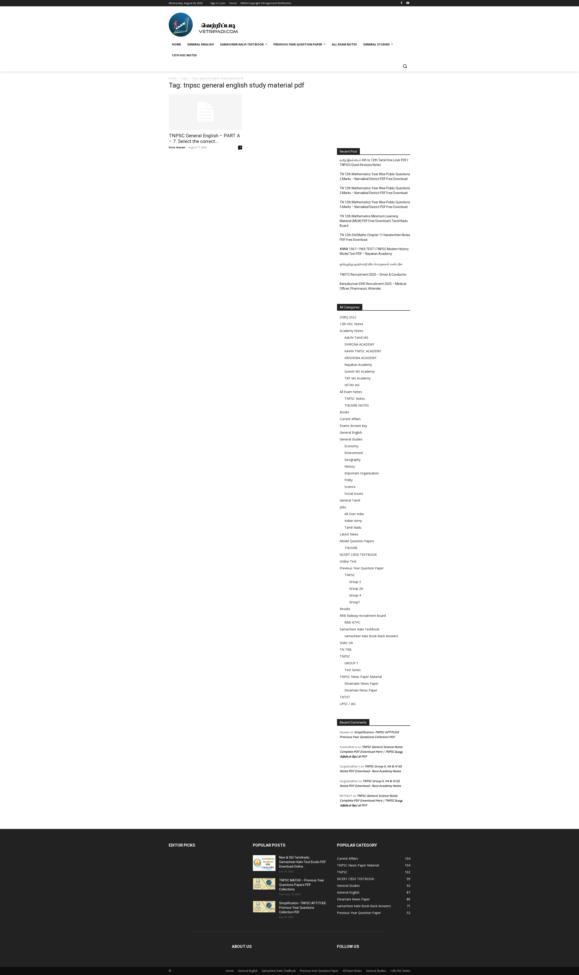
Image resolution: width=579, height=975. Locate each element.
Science (350, 487)
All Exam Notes (351, 392)
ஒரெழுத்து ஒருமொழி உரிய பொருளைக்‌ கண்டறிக (371, 264)
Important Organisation (361, 473)
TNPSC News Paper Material (361, 676)
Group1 (354, 602)
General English (351, 432)
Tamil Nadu (352, 527)
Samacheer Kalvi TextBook (359, 629)
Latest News (349, 534)
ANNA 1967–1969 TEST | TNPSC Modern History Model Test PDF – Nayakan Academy (374, 251)
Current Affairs (350, 419)
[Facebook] (401, 3)
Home (173, 78)
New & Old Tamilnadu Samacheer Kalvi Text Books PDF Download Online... (302, 862)
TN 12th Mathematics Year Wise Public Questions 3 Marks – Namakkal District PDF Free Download (375, 190)
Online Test (348, 561)
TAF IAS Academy (357, 378)
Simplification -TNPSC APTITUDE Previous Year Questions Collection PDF (302, 907)
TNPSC (349, 575)
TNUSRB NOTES (356, 405)
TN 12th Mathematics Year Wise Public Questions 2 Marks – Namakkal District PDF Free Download (375, 176)
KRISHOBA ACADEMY (360, 358)
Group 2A (356, 588)
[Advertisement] (373, 111)
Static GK (346, 643)
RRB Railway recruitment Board (363, 615)
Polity (348, 480)
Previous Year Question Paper (362, 568)
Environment (353, 453)
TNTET (345, 697)
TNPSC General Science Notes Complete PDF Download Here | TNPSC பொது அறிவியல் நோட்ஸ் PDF (371, 751)
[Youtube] (407, 3)
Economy (351, 446)
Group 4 (355, 595)
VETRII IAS (352, 385)
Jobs (343, 507)
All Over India (354, 514)
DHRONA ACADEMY (359, 344)
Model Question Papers (357, 541)
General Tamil (350, 500)
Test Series (352, 670)
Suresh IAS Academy (359, 371)
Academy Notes (351, 331)
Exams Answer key (353, 426)
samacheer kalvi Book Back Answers (371, 636)
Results (345, 609)
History (349, 466)
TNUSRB (350, 548)
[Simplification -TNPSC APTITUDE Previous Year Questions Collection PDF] (264, 907)
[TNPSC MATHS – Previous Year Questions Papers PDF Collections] (264, 884)
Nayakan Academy (358, 364)
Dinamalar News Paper (361, 683)
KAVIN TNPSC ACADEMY (362, 351)
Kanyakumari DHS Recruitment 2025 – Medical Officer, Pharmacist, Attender (373, 286)
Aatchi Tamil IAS (356, 337)
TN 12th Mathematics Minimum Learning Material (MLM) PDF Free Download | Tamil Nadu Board (374, 220)
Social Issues (353, 493)
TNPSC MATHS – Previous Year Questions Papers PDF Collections (301, 884)
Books (344, 412)
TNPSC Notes (354, 398)
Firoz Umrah (177, 147)
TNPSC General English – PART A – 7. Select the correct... (204, 138)
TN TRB (345, 649)
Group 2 (355, 582)
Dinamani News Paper (360, 690)
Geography (352, 459)
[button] (404, 66)
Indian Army (353, 520)
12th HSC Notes (351, 324)
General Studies (351, 439)
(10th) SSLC (348, 317)
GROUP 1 (351, 663)
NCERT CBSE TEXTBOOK (358, 554)
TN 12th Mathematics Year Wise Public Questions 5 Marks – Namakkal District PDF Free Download (375, 204)
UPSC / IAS (348, 704)
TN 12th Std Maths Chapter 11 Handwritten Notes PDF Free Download (375, 237)
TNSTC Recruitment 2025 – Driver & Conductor (373, 274)
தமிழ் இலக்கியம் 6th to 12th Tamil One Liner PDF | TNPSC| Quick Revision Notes (374, 162)
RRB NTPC (352, 622)
